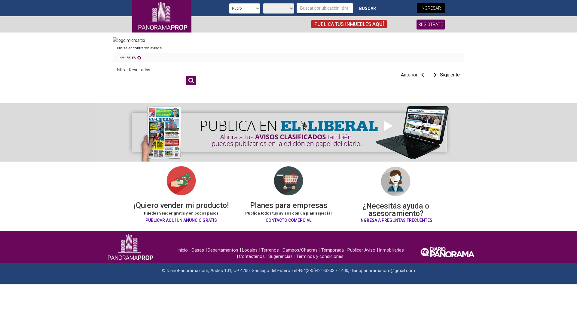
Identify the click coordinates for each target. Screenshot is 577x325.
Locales (250, 250)
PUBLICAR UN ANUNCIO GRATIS (181, 220)
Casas (197, 250)
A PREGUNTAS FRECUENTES (395, 220)
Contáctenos (252, 256)
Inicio (182, 250)
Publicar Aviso (361, 250)
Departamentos (223, 250)
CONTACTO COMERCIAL (288, 220)
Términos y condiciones (319, 256)
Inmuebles (127, 58)
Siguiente (450, 75)
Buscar (367, 8)
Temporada (332, 250)
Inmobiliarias (391, 250)
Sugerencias (280, 256)
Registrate (430, 24)
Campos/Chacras (300, 250)
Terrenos (270, 250)
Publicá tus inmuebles (349, 24)
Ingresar (431, 8)
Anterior (409, 75)
